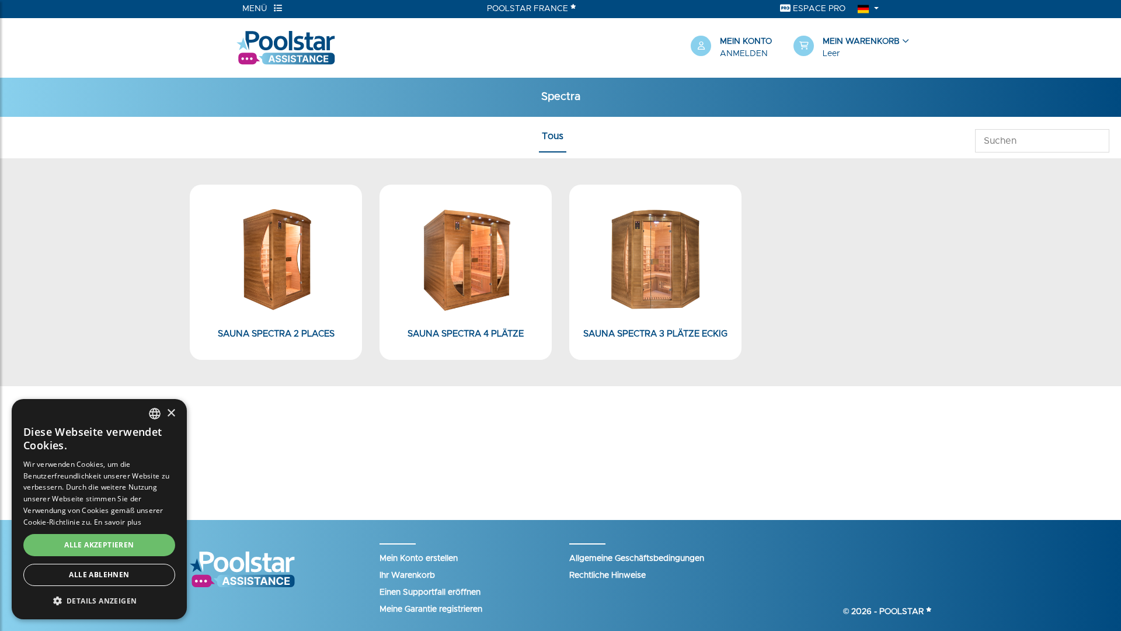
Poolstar (902, 612)
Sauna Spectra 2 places (276, 334)
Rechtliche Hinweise (607, 575)
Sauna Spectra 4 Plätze (466, 334)
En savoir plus (117, 522)
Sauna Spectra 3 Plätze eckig (655, 334)
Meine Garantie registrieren (431, 609)
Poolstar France (528, 9)
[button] (839, 48)
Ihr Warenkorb (407, 575)
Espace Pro (818, 9)
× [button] (170, 413)
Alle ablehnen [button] (99, 575)
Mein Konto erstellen (419, 558)
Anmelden (744, 54)
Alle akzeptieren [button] (99, 545)
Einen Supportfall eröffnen (430, 592)
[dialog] (99, 509)
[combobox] (155, 413)
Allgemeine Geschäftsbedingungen (636, 558)
